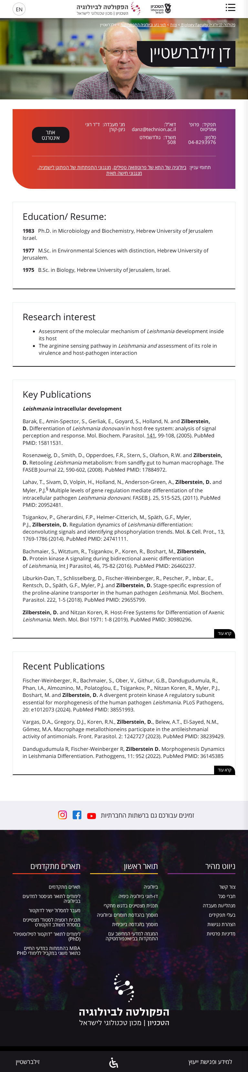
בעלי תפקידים (222, 915)
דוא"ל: (170, 124)
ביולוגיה (151, 886)
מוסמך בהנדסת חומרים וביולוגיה (127, 915)
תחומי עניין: (199, 167)
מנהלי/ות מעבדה (219, 905)
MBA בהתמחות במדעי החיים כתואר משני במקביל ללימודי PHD (48, 950)
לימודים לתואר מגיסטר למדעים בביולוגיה (51, 898)
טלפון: (210, 137)
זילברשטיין (27, 1062)
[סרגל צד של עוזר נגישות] (114, 1063)
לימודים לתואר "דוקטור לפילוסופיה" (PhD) (46, 936)
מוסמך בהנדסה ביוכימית (135, 924)
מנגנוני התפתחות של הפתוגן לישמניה (75, 167)
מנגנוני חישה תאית (124, 173)
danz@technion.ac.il (154, 129)
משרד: (169, 137)
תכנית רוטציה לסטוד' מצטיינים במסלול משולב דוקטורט (51, 922)
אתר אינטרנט (51, 134)
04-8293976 (202, 142)
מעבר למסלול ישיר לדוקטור (54, 910)
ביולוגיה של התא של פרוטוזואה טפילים (150, 167)
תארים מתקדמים (64, 886)
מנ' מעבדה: (113, 124)
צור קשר (227, 886)
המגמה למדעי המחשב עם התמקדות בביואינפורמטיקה (132, 936)
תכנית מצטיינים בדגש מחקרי (131, 905)
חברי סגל (226, 896)
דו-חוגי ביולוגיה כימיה (138, 896)
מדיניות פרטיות (221, 933)
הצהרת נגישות (221, 924)
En (19, 9)
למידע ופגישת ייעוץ (210, 1062)
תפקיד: (208, 124)
